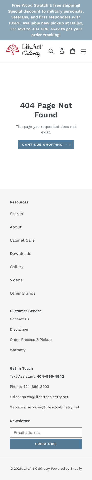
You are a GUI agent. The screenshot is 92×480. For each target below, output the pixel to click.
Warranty (18, 350)
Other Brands (22, 293)
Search (16, 213)
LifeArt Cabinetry (37, 468)
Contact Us (19, 319)
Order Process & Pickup (31, 339)
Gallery (16, 266)
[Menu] (83, 50)
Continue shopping (42, 144)
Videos (16, 280)
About (16, 227)
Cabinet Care (22, 240)
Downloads (20, 253)
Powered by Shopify (66, 468)
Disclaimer (19, 329)
